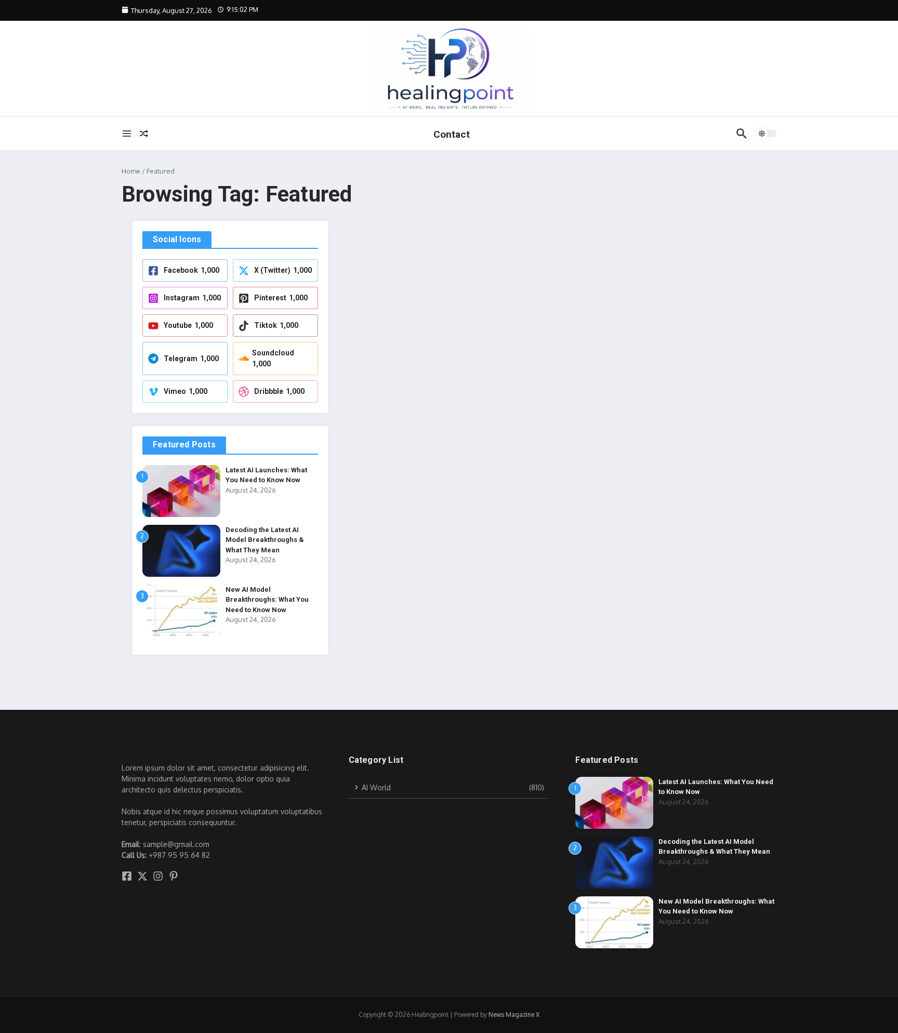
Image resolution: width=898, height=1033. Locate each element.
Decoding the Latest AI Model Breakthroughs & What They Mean (265, 540)
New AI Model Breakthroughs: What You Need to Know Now (267, 600)
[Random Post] (144, 133)
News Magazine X (513, 1014)
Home (131, 171)
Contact (451, 134)
